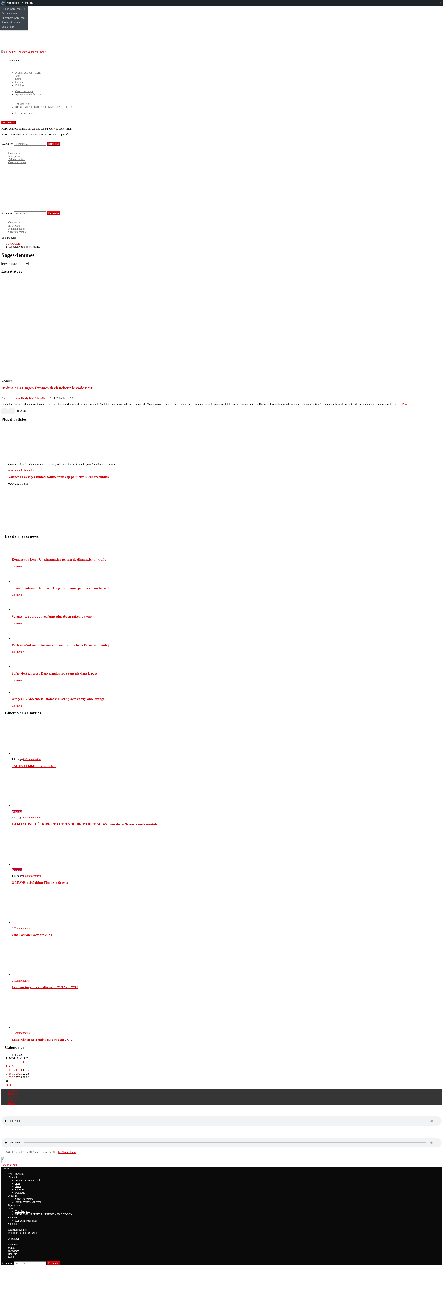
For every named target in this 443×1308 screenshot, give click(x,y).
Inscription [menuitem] (27, 2)
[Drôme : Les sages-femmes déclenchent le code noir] (221, 326)
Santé (18, 78)
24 (6, 1077)
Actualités (13, 60)
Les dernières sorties (26, 113)
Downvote (11, 411)
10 (6, 1069)
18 (10, 1073)
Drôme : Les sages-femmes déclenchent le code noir (47, 388)
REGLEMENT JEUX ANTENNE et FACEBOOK (44, 106)
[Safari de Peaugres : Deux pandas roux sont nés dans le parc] (225, 662)
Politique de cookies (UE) (22, 1232)
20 (17, 1073)
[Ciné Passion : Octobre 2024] (225, 906)
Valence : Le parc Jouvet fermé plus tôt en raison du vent (52, 616)
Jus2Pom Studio (67, 1152)
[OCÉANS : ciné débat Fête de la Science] (225, 848)
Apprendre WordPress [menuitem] (14, 17)
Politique (20, 85)
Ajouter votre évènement (28, 94)
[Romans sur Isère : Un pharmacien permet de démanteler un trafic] (225, 548)
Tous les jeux (22, 103)
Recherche (53, 144)
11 (10, 1069)
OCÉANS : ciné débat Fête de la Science (40, 882)
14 (20, 1069)
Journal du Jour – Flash (28, 72)
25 (10, 1077)
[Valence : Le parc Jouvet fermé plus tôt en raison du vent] (225, 605)
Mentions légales (17, 1229)
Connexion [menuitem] (13, 2)
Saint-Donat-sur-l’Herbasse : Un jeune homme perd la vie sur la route (61, 588)
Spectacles (14, 97)
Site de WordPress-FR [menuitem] (13, 8)
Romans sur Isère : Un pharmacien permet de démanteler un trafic (59, 559)
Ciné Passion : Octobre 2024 (32, 935)
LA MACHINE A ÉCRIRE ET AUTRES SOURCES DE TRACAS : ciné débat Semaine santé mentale (84, 824)
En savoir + (18, 566)
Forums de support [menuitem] (12, 22)
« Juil (8, 1084)
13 (17, 1069)
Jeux (17, 75)
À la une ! (16, 470)
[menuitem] (3, 3)
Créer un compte (24, 91)
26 (13, 1077)
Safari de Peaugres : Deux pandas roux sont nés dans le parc (54, 673)
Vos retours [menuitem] (8, 26)
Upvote (4, 411)
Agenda (12, 88)
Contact (12, 116)
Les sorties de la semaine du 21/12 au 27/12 (42, 1039)
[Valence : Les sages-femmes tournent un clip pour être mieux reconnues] (225, 442)
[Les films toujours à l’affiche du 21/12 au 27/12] (225, 958)
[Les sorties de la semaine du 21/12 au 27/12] (225, 1010)
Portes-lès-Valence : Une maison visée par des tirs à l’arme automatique (62, 645)
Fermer (5, 1168)
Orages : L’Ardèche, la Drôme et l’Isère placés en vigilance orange (58, 699)
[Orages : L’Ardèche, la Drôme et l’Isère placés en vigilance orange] (225, 689)
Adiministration (16, 159)
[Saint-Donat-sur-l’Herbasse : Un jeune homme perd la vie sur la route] (225, 577)
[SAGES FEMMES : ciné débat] (225, 737)
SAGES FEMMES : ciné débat (34, 766)
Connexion (14, 153)
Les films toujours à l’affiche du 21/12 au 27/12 (45, 987)
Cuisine (19, 82)
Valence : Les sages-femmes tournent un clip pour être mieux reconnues (58, 477)
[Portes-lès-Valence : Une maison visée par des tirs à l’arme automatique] (225, 634)
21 (20, 1073)
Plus (404, 403)
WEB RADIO (16, 66)
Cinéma (12, 110)
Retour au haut (9, 1164)
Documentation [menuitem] (10, 13)
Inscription (14, 156)
